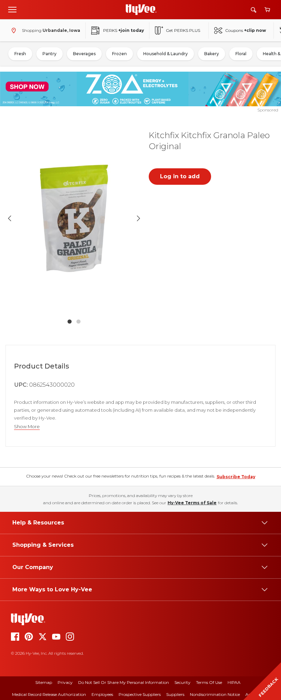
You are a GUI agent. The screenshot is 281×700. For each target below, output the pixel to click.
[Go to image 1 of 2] (69, 321)
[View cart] (267, 9)
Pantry (49, 53)
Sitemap (43, 682)
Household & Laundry (165, 53)
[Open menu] (12, 9)
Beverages (84, 53)
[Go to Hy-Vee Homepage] (141, 9)
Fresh (20, 53)
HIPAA (234, 682)
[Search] (253, 10)
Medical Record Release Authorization (49, 694)
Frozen (119, 53)
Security (182, 682)
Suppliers (175, 694)
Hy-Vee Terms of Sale (192, 502)
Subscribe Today (236, 476)
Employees (102, 694)
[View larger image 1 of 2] (74, 218)
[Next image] (138, 218)
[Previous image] (9, 218)
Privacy (65, 682)
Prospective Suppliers (140, 694)
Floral (240, 53)
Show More (27, 426)
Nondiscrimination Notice (215, 694)
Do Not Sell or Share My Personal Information (123, 682)
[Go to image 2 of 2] (78, 321)
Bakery (211, 53)
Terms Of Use (209, 682)
